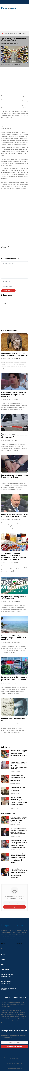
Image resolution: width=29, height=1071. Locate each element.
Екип (2, 964)
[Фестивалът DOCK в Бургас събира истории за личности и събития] (14, 624)
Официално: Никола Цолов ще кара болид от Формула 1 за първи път (13, 394)
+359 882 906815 (20, 946)
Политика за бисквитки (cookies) (14, 1068)
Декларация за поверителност (14, 1065)
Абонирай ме (14, 907)
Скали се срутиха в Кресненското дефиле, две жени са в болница (14, 436)
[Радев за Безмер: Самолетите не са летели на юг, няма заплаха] (14, 503)
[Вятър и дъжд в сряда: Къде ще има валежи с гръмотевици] (5, 791)
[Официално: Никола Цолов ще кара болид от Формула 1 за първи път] (14, 381)
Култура (17, 723)
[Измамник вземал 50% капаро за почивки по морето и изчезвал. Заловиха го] (14, 665)
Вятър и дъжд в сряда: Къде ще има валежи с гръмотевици (17, 789)
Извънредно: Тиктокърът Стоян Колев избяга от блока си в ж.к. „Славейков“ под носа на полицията (18, 765)
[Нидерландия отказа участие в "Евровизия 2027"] (14, 585)
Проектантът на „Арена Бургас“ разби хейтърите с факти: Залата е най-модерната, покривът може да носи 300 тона (18, 844)
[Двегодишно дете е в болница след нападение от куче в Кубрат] (14, 342)
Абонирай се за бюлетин (14, 1046)
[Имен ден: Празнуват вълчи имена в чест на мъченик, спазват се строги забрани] (5, 779)
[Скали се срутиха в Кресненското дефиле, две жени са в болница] (14, 422)
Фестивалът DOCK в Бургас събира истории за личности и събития (13, 638)
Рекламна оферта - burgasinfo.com (14, 1063)
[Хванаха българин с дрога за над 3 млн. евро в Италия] (14, 464)
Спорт (16, 399)
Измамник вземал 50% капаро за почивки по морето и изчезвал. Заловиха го (14, 679)
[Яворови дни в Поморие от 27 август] (14, 707)
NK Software (16, 1058)
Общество (17, 64)
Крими (16, 480)
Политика (17, 519)
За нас (3, 959)
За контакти (5, 969)
